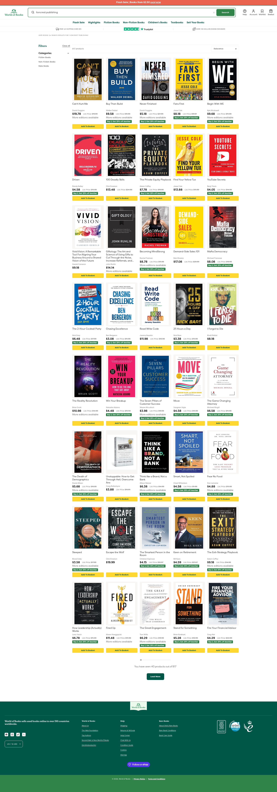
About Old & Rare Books (168, 725)
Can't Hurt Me (80, 104)
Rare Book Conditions (167, 730)
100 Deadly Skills (115, 179)
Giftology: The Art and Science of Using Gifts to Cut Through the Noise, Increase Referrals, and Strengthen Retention (119, 256)
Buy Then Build (114, 104)
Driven (76, 179)
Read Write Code (149, 329)
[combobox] (132, 12)
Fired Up (110, 628)
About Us (85, 725)
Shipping (123, 725)
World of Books (125, 779)
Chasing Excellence (117, 329)
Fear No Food (214, 476)
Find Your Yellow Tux (184, 179)
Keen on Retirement (184, 552)
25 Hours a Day (182, 329)
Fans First (178, 104)
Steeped (77, 552)
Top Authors (86, 735)
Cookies (123, 750)
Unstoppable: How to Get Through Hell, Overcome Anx (120, 479)
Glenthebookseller (89, 745)
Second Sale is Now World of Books (95, 740)
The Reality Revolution (85, 401)
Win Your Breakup (116, 401)
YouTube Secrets (216, 179)
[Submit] (32, 12)
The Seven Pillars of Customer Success (150, 402)
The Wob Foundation (90, 730)
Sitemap (123, 755)
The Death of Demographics (80, 478)
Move (176, 401)
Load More (155, 676)
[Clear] (214, 12)
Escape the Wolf (115, 552)
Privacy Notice (139, 779)
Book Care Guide (165, 735)
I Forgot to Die (215, 329)
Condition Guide (126, 745)
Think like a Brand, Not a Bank (153, 478)
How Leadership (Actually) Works (86, 629)
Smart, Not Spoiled (183, 476)
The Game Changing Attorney (218, 402)
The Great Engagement (153, 628)
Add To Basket (88, 126)
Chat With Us (125, 740)
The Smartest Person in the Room (155, 554)
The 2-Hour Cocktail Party (86, 329)
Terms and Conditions (156, 779)
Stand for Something (185, 628)
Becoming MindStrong (152, 251)
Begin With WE (215, 104)
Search (225, 12)
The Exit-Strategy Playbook (222, 552)
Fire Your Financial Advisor (221, 628)
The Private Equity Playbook (155, 179)
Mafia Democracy (217, 251)
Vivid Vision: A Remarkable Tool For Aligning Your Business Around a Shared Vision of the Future (86, 256)
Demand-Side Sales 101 (186, 251)
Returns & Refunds (127, 730)
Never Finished (148, 104)
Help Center (125, 735)
